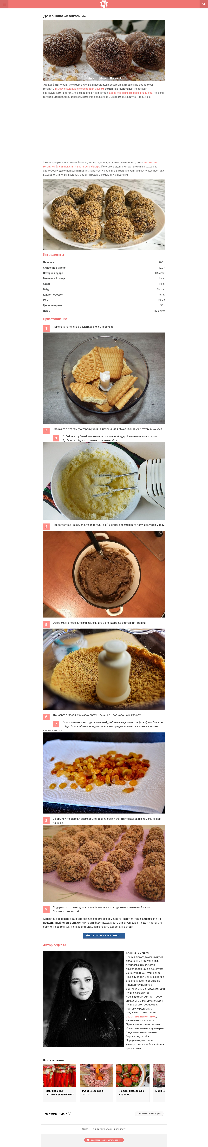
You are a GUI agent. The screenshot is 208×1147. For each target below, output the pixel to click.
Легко (103, 78)
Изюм (46, 310)
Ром (45, 300)
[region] (104, 130)
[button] (4, 4)
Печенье (48, 262)
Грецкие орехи (52, 305)
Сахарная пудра (53, 273)
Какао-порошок (53, 294)
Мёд (46, 289)
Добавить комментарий (149, 1113)
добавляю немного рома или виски (130, 92)
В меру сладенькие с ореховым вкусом (79, 88)
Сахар (47, 283)
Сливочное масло (54, 267)
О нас (85, 1129)
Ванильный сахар (54, 278)
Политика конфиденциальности (108, 1129)
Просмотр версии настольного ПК (105, 1140)
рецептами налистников (141, 1016)
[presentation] (159, 1085)
